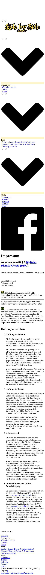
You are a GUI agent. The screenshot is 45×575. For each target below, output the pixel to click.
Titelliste (4, 560)
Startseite (4, 536)
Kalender (4, 562)
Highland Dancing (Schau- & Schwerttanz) (17, 551)
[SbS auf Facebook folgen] (22, 250)
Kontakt (4, 564)
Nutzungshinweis (16, 573)
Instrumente (5, 558)
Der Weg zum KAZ (8, 553)
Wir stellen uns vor (8, 540)
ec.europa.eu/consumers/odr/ (21, 495)
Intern (3, 566)
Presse (3, 545)
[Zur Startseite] (22, 34)
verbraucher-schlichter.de (19, 506)
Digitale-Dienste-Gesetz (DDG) (18, 264)
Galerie (3, 542)
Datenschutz (28, 573)
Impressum (5, 573)
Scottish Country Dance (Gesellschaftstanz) (17, 549)
